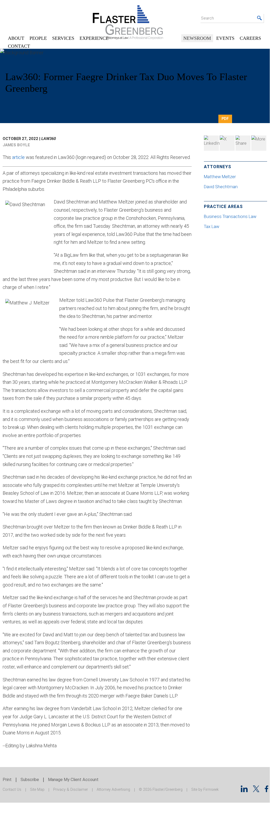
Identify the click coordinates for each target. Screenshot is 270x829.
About (16, 38)
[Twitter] (227, 143)
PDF (225, 119)
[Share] (258, 143)
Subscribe (30, 779)
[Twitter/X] (256, 790)
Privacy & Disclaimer (70, 789)
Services (63, 38)
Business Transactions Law (230, 216)
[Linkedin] (244, 790)
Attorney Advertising (113, 789)
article (18, 157)
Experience (94, 38)
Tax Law (211, 226)
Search (207, 18)
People (38, 38)
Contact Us (12, 789)
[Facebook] (243, 143)
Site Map (37, 789)
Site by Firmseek (205, 789)
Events (225, 38)
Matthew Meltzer (220, 176)
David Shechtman (221, 186)
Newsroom (197, 38)
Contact (19, 46)
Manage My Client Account (73, 779)
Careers (250, 38)
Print (7, 779)
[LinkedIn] (211, 143)
